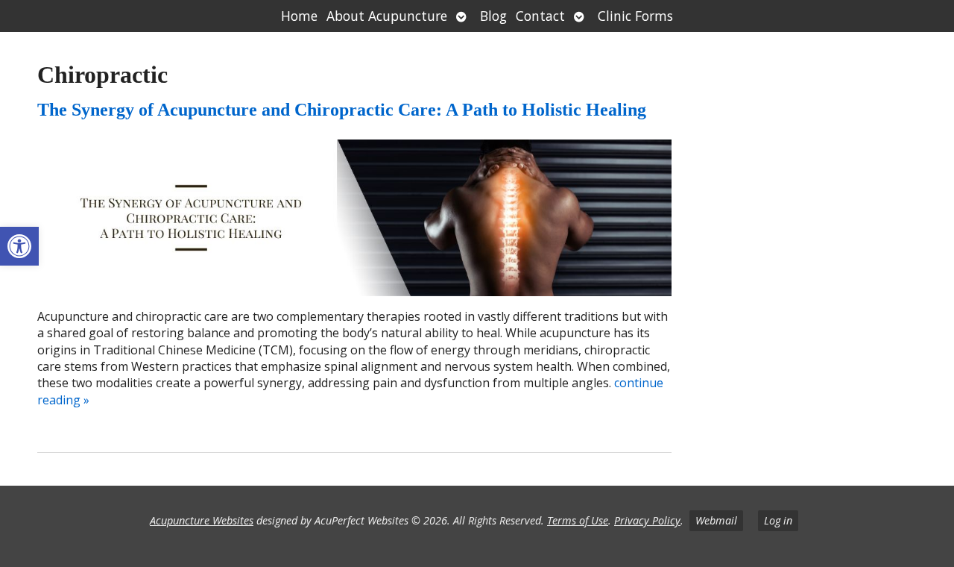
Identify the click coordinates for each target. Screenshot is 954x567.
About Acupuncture (386, 16)
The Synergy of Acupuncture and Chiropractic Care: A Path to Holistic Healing (341, 109)
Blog (493, 16)
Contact (540, 16)
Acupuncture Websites (201, 520)
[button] (19, 246)
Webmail (716, 520)
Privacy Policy (647, 520)
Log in (778, 520)
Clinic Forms (635, 16)
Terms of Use (577, 520)
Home (299, 16)
